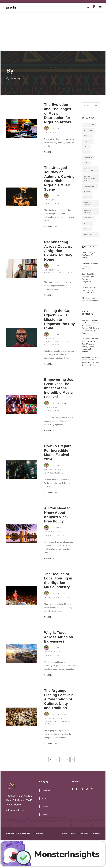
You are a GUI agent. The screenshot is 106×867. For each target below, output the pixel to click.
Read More (49, 152)
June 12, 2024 (50, 270)
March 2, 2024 (50, 407)
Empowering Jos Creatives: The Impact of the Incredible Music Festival (58, 388)
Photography (89, 186)
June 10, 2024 (50, 338)
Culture (87, 135)
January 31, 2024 (52, 532)
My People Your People (89, 169)
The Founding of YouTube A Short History (88, 255)
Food (86, 146)
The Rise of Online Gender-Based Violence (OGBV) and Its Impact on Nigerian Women (91, 328)
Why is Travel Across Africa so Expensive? (58, 637)
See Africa (88, 218)
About (73, 833)
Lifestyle (88, 157)
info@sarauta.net (15, 810)
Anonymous (86, 357)
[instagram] (92, 789)
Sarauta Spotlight (88, 211)
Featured (48, 203)
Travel (70, 273)
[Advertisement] (53, 32)
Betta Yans (88, 130)
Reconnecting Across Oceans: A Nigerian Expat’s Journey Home (58, 250)
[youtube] (87, 789)
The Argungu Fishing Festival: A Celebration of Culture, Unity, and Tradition (58, 699)
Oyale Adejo (57, 128)
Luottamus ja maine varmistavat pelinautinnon (90, 265)
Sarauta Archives (88, 203)
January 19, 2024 (52, 597)
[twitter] (82, 789)
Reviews (87, 197)
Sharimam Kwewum (90, 320)
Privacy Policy (84, 833)
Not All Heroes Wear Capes (89, 178)
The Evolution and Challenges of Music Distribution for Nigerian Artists (57, 113)
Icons (86, 152)
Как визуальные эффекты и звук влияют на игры (88, 289)
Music (65, 132)
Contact (96, 833)
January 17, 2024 (52, 652)
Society (87, 223)
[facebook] (72, 789)
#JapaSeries (50, 273)
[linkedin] (77, 789)
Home (64, 833)
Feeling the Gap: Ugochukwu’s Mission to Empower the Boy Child (59, 319)
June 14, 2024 (50, 200)
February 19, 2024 (52, 469)
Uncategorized (90, 234)
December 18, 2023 (53, 718)
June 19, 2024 (50, 132)
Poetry (87, 191)
